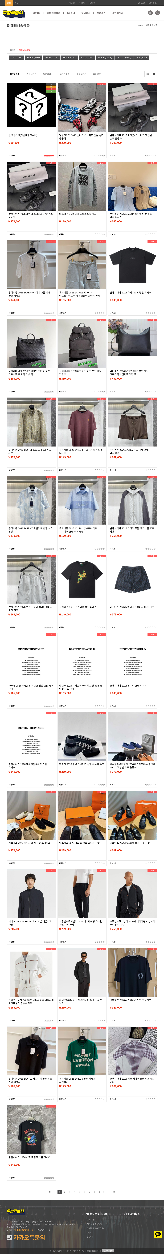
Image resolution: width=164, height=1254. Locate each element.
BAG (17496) (86, 57)
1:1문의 (71, 12)
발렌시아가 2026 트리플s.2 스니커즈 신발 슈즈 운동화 (131, 137)
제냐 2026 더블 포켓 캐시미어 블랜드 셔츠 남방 (80, 1001)
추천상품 (82, 2)
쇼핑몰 (9, 2)
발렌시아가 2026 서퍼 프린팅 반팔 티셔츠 (29, 1157)
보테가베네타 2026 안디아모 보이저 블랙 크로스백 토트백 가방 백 (29, 372)
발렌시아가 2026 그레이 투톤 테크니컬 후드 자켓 (132, 530)
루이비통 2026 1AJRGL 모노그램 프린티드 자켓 (30, 451)
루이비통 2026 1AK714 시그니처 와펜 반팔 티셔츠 (81, 451)
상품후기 (101, 12)
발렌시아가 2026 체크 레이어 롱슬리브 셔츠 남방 (132, 1080)
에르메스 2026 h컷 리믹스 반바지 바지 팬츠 (132, 607)
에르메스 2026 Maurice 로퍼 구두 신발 (130, 842)
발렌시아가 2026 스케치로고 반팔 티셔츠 (130, 292)
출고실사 (85, 12)
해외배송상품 (53, 12)
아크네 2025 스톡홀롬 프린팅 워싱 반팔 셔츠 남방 (30, 687)
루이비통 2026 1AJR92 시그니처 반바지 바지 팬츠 (130, 451)
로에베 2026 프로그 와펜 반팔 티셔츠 (78, 607)
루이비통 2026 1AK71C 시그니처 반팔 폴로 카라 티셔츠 (30, 1080)
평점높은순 (81, 74)
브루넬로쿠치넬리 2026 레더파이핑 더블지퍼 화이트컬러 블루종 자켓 (31, 1001)
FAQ (89, 1232)
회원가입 (154, 2)
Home (140, 25)
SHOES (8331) (69, 57)
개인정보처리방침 (94, 1223)
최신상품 (92, 2)
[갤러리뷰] (154, 74)
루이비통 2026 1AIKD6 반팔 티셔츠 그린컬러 (77, 1080)
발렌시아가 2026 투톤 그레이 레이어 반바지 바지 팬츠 (30, 608)
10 (104, 1191)
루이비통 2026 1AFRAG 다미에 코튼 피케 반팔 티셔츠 (29, 294)
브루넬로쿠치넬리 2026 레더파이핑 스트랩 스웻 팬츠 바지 (80, 923)
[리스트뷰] (147, 74)
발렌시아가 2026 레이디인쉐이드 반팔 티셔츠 (27, 766)
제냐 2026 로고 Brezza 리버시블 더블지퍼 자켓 (30, 923)
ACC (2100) (142, 57)
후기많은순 (98, 74)
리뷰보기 (12, 155)
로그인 (142, 2)
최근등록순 (15, 74)
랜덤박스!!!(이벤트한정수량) (22, 135)
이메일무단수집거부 (95, 1228)
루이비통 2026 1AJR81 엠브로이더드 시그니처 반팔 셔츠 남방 (78, 530)
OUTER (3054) (33, 57)
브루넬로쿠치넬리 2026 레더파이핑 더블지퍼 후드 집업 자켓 (132, 923)
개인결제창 (117, 12)
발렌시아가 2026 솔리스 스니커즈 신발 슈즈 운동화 (81, 137)
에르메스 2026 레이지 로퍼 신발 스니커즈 (29, 842)
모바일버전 (108, 1250)
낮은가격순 (48, 74)
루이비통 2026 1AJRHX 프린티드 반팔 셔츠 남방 (30, 530)
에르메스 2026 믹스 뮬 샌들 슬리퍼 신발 (79, 842)
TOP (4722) (16, 57)
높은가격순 (65, 74)
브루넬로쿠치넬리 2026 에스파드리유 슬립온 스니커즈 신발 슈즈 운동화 (132, 766)
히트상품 (72, 2)
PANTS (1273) (51, 57)
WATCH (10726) (105, 57)
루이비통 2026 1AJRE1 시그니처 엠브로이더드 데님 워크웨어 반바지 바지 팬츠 (79, 296)
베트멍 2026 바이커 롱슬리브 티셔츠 (77, 213)
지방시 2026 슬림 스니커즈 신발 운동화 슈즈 (81, 764)
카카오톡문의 (28, 1237)
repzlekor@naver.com (23, 1229)
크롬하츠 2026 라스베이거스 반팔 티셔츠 (130, 1000)
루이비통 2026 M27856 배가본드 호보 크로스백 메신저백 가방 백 (129, 372)
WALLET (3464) (124, 57)
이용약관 (90, 1219)
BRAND (37, 12)
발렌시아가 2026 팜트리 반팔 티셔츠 (128, 685)
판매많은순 (31, 74)
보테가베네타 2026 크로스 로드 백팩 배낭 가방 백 (80, 372)
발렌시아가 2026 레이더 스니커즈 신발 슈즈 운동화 (30, 215)
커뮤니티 (18, 2)
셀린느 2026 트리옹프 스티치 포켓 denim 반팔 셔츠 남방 (80, 687)
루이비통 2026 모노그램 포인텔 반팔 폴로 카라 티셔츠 (131, 215)
